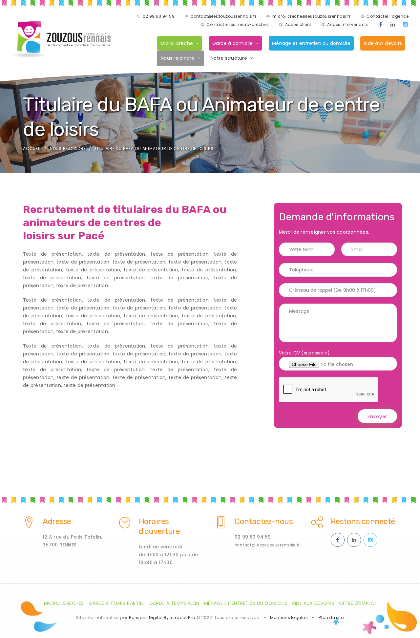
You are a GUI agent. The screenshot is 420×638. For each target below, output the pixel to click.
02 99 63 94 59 (159, 16)
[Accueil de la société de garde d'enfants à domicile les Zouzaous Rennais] (61, 39)
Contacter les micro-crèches (237, 24)
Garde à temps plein (174, 603)
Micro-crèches (64, 603)
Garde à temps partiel (117, 603)
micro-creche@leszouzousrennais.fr (311, 16)
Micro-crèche (176, 43)
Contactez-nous (264, 521)
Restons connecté (363, 521)
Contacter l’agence (388, 16)
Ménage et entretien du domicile (311, 43)
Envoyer (377, 416)
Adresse (57, 521)
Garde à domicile (232, 43)
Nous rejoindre (178, 58)
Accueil (32, 148)
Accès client (298, 24)
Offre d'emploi (357, 603)
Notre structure (229, 58)
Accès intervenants (347, 24)
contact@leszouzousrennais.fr (223, 16)
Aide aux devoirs (383, 43)
